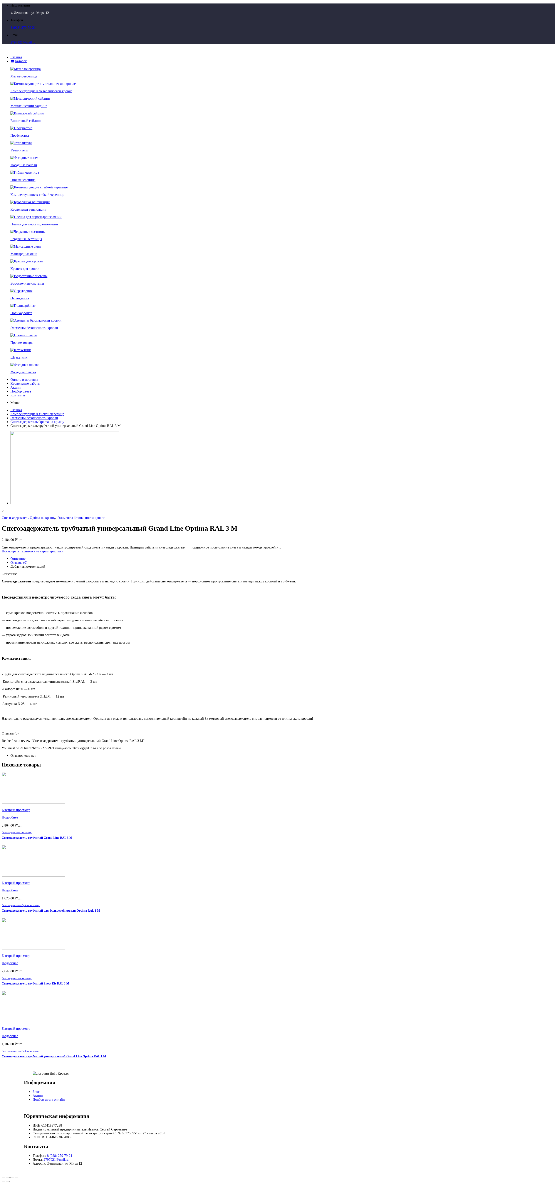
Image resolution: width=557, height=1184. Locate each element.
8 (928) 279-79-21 (23, 27)
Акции (38, 1095)
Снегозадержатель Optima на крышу (37, 422)
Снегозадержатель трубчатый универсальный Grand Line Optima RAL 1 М (54, 1056)
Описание (17, 558)
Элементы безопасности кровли (34, 418)
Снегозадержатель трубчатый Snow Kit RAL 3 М (35, 983)
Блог (36, 1091)
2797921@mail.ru (22, 42)
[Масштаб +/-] (16, 1177)
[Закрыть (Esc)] (3, 1177)
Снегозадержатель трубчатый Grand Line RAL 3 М (37, 837)
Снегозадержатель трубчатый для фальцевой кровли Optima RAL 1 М (51, 910)
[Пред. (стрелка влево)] (3, 1181)
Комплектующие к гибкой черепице (37, 414)
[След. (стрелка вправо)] (8, 1181)
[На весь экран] (12, 1177)
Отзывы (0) (18, 562)
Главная (16, 410)
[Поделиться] (8, 1177)
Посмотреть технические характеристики (33, 551)
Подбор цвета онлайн (49, 1099)
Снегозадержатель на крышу (17, 832)
